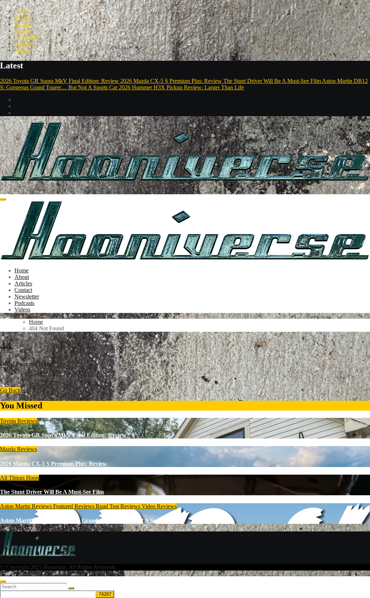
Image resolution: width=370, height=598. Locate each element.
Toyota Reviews (18, 421)
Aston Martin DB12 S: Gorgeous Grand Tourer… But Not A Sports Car (88, 520)
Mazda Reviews (18, 449)
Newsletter (26, 37)
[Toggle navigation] (3, 199)
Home (21, 11)
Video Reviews (159, 506)
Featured (63, 506)
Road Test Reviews (119, 506)
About (21, 17)
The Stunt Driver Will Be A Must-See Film (52, 492)
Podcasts (24, 44)
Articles (23, 24)
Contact (23, 30)
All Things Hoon (19, 478)
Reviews (85, 506)
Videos (22, 50)
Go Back (10, 390)
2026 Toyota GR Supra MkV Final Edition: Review (63, 435)
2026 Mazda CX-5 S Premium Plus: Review (53, 464)
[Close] (3, 581)
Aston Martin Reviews (26, 506)
